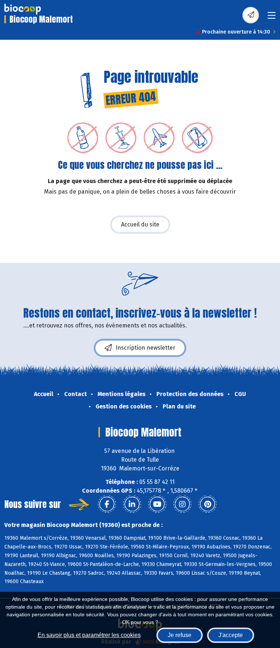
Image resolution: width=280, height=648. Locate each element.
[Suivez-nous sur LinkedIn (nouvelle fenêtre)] (132, 504)
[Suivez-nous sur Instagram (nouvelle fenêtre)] (182, 504)
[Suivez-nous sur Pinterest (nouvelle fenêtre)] (207, 504)
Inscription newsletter (145, 347)
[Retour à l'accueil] (22, 9)
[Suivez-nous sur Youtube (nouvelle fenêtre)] (157, 504)
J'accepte (230, 635)
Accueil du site (140, 224)
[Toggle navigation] (272, 17)
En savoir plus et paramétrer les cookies (89, 635)
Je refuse (179, 635)
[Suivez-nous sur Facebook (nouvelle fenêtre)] (107, 504)
